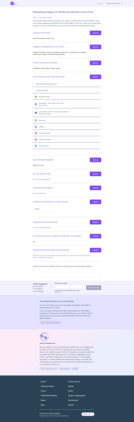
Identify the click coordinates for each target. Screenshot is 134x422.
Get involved (64, 369)
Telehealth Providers (49, 395)
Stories (71, 386)
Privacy (43, 391)
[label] (100, 3)
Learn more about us (48, 369)
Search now (86, 414)
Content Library (74, 382)
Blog (42, 405)
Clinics (70, 391)
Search (43, 382)
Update (95, 33)
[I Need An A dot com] (13, 3)
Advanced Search (47, 386)
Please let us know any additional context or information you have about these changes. (62, 266)
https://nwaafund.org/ (39, 193)
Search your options (113, 3)
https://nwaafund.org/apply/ (41, 179)
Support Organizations (77, 395)
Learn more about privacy (50, 322)
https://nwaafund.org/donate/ (42, 228)
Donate (75, 369)
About (43, 400)
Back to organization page (42, 17)
